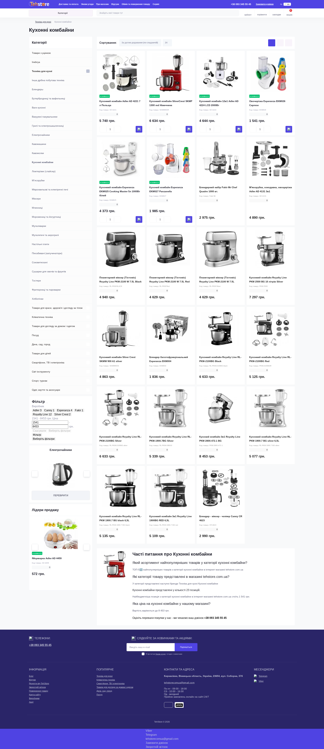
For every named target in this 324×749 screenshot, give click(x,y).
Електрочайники (41, 135)
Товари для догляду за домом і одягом (53, 326)
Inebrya (36, 62)
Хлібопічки (37, 298)
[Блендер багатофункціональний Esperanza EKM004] (170, 328)
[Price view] (288, 42)
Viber (261, 681)
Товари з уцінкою (41, 53)
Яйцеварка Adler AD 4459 (47, 558)
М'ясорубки (38, 180)
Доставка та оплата (68, 4)
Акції (31, 702)
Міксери (36, 198)
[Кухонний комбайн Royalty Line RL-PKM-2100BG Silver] (120, 408)
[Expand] (88, 71)
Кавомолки (38, 153)
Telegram (263, 676)
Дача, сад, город (41, 344)
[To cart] (139, 129)
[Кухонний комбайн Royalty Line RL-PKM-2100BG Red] (270, 328)
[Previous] (35, 474)
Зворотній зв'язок (37, 687)
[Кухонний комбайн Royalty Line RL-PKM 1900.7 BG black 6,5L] (120, 488)
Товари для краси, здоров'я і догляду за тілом (57, 308)
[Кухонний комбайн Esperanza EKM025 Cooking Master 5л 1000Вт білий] (120, 159)
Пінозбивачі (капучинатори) (47, 253)
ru (281, 4)
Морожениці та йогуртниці (46, 216)
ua (288, 4)
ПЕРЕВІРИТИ (60, 495)
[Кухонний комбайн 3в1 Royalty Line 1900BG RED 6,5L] (170, 488)
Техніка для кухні (43, 22)
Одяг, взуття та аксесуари (46, 389)
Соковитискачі (39, 262)
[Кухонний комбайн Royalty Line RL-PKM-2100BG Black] (220, 328)
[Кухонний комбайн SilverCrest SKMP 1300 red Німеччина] (170, 72)
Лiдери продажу (45, 510)
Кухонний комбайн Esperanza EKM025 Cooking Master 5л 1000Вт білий (119, 191)
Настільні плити (40, 244)
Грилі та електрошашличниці (48, 125)
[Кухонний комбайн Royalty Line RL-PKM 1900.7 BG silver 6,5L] (270, 408)
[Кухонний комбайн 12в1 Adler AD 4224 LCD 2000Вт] (220, 72)
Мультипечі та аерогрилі (45, 235)
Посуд (35, 335)
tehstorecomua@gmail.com (179, 682)
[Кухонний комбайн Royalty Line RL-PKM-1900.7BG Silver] (170, 408)
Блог (31, 676)
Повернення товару (38, 691)
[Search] (236, 13)
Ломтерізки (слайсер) (44, 171)
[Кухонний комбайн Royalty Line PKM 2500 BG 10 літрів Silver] (270, 249)
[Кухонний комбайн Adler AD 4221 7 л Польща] (120, 72)
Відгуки (115, 4)
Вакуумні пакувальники (44, 116)
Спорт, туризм (39, 380)
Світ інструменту (41, 371)
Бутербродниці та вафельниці (48, 98)
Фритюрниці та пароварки (46, 289)
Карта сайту (35, 695)
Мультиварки (39, 226)
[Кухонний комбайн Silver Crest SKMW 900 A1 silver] (120, 328)
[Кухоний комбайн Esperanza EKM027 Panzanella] (170, 159)
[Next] (87, 474)
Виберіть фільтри (59, 430)
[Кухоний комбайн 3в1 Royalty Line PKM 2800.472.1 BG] (220, 408)
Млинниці (37, 207)
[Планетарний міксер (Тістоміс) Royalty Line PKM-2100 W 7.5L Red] (170, 249)
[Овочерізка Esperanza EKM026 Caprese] (270, 72)
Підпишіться (186, 647)
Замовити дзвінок (265, 4)
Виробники (34, 698)
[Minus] (103, 129)
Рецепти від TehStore (39, 683)
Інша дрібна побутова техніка (48, 80)
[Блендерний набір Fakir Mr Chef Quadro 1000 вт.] (220, 159)
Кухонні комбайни (42, 162)
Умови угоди (87, 4)
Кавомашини (39, 144)
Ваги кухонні (39, 107)
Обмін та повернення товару (136, 4)
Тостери (36, 280)
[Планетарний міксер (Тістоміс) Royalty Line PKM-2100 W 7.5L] (220, 249)
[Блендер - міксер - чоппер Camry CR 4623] (220, 488)
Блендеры (37, 89)
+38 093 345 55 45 (40, 645)
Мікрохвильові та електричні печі (50, 189)
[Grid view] (271, 42)
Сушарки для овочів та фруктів (49, 271)
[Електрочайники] (61, 474)
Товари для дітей (41, 353)
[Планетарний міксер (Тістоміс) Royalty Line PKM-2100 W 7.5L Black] (120, 249)
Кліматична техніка (42, 317)
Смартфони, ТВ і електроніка (48, 362)
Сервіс (156, 4)
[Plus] (117, 129)
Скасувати (39, 430)
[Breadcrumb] (30, 22)
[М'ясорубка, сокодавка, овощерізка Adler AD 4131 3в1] (270, 159)
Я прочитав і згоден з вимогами (164, 654)
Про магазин (102, 4)
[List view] (280, 42)
